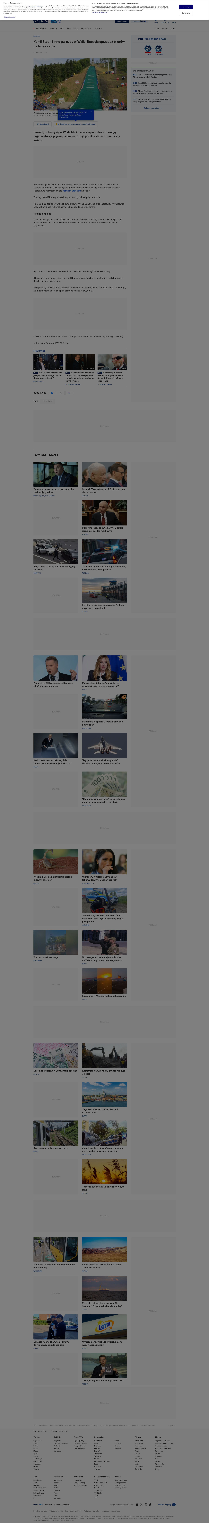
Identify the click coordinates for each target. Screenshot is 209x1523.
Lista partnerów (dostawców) (100, 12)
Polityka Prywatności (9, 17)
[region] (104, 10)
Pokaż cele (186, 13)
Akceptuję (186, 7)
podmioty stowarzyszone (36, 6)
